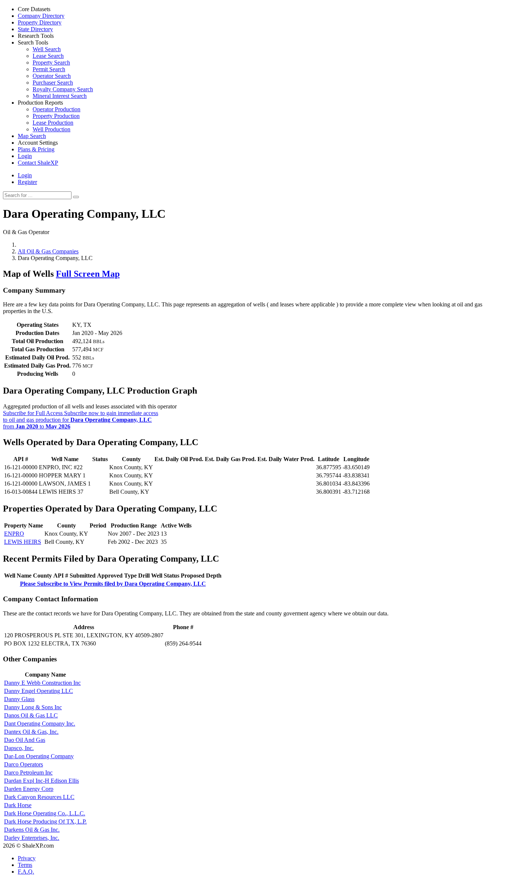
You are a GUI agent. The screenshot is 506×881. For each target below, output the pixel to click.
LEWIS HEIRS (22, 542)
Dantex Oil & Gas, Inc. (31, 732)
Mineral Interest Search (60, 96)
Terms (25, 865)
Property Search (51, 62)
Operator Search (52, 76)
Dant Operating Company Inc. (39, 723)
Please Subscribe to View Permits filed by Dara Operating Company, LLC (113, 584)
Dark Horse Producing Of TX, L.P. (45, 821)
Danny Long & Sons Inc (33, 707)
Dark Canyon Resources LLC (39, 797)
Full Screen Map (88, 274)
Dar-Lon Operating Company (39, 756)
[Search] (76, 197)
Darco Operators (23, 764)
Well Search (47, 49)
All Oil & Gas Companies (48, 251)
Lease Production (53, 122)
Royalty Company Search (63, 89)
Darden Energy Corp (28, 789)
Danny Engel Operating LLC (38, 691)
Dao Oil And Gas (24, 740)
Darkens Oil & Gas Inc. (32, 829)
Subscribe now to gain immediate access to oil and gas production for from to (80, 420)
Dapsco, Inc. (19, 748)
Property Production (56, 116)
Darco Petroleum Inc (28, 772)
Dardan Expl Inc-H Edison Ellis (41, 781)
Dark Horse (17, 805)
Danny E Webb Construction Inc (42, 683)
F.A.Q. (26, 871)
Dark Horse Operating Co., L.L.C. (44, 813)
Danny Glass (19, 699)
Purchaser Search (53, 82)
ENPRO (14, 533)
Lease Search (48, 56)
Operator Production (56, 109)
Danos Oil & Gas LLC (31, 715)
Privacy (27, 858)
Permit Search (49, 69)
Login (25, 175)
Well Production (51, 129)
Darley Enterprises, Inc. (31, 838)
